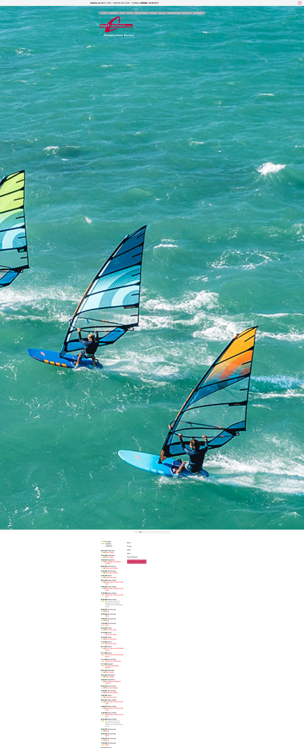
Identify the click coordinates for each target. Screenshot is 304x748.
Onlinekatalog (173, 13)
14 (169, 532)
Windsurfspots (141, 13)
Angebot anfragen (137, 561)
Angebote (113, 13)
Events (130, 13)
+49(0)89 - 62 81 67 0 (148, 3)
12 (164, 532)
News (122, 13)
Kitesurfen (186, 13)
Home (104, 13)
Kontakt (153, 13)
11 (161, 532)
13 (166, 532)
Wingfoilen (198, 13)
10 (158, 532)
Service (162, 13)
